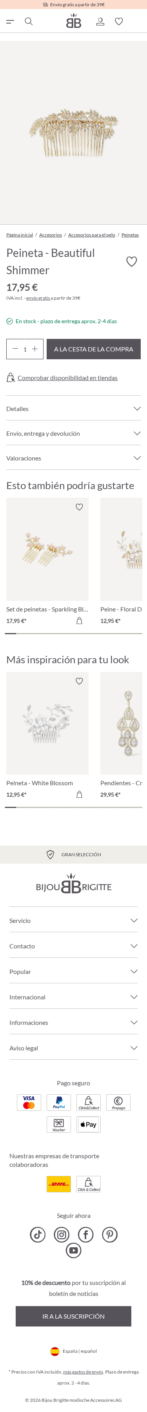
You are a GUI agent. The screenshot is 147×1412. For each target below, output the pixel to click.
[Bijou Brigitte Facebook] (85, 1235)
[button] (100, 21)
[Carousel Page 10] (113, 633)
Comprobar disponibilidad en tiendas (68, 377)
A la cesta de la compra (93, 349)
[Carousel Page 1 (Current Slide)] (10, 633)
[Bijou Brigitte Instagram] (62, 1235)
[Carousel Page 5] (56, 633)
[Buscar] (28, 21)
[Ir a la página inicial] (73, 20)
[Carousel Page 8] (90, 633)
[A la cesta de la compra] (79, 620)
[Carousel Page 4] (45, 633)
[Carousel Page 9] (102, 633)
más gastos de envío (83, 1372)
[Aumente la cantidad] (35, 349)
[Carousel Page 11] (125, 633)
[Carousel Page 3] (33, 633)
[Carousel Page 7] (79, 633)
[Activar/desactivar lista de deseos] (131, 262)
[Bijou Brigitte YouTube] (73, 1250)
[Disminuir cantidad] (15, 349)
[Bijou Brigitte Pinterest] (109, 1235)
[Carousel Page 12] (136, 633)
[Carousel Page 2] (21, 633)
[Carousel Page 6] (67, 633)
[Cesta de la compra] (137, 21)
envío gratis (38, 298)
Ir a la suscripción (73, 1316)
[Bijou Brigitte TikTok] (38, 1235)
